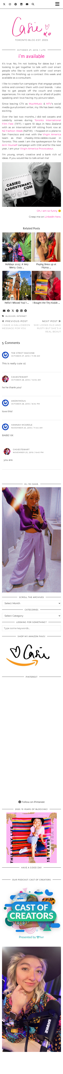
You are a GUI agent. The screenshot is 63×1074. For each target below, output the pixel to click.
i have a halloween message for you (16, 325)
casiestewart (19, 377)
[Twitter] (4, 4)
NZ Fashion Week (12, 130)
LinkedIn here (52, 216)
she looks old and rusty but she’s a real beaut (47, 326)
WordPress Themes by (32, 1070)
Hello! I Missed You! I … (17, 302)
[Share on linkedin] (21, 310)
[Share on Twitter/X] (13, 310)
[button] (58, 4)
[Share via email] (4, 310)
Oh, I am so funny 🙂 (49, 210)
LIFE (43, 50)
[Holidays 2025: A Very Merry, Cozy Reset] (16, 247)
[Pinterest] (15, 4)
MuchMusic (35, 103)
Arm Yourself (10, 145)
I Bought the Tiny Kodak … (46, 302)
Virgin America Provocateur (36, 148)
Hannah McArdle (21, 425)
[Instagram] (10, 4)
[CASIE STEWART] (31, 22)
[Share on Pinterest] (17, 310)
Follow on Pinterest (33, 801)
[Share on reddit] (26, 310)
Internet (22, 316)
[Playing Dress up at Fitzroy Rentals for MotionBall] (46, 247)
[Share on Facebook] (8, 310)
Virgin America (52, 134)
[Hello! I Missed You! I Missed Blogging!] (16, 285)
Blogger (10, 316)
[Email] (27, 4)
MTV (48, 103)
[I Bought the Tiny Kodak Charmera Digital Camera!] (46, 285)
